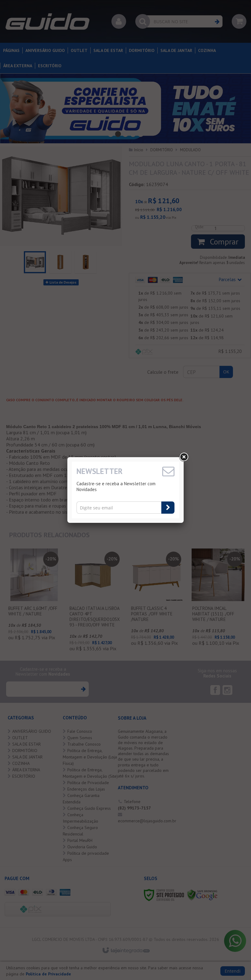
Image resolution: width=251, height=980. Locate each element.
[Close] (183, 457)
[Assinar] (167, 507)
